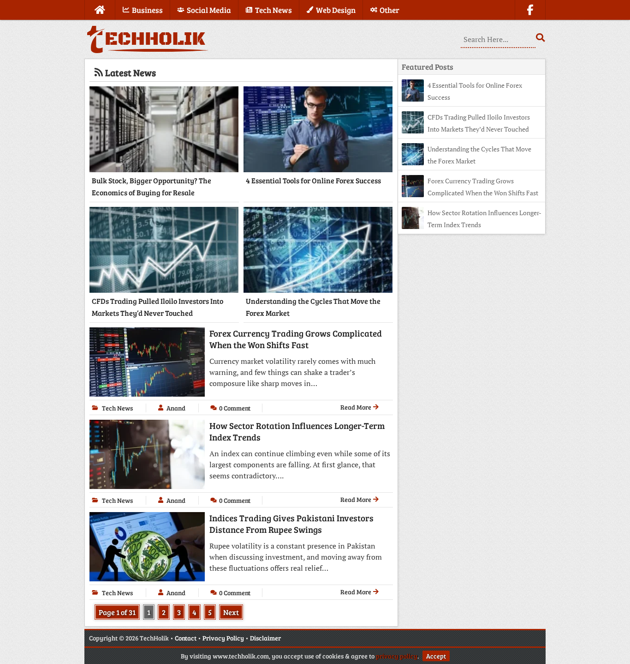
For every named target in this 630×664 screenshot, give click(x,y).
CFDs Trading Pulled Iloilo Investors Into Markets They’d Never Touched (157, 307)
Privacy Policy (223, 638)
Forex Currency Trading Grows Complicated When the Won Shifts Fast (295, 338)
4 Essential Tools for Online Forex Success (313, 180)
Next (231, 612)
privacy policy (396, 656)
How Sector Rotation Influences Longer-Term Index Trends (297, 431)
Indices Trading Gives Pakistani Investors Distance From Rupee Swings (291, 523)
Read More (356, 407)
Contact (185, 638)
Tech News (117, 408)
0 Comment (234, 408)
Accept (436, 656)
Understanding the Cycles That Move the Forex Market (313, 307)
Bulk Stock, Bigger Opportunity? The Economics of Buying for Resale (151, 186)
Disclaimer (265, 638)
